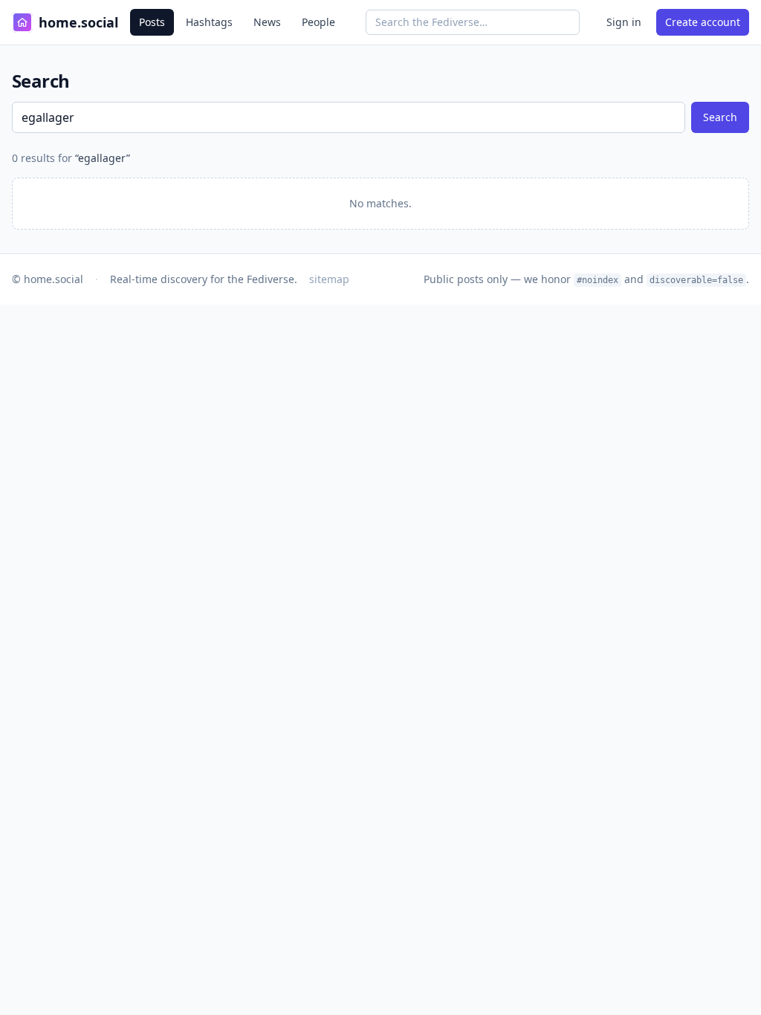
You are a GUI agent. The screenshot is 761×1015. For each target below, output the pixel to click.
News (267, 22)
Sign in (623, 22)
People (318, 22)
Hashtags (209, 22)
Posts (152, 22)
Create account (702, 22)
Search (720, 117)
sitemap (329, 279)
